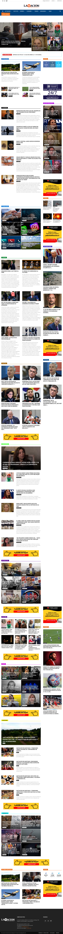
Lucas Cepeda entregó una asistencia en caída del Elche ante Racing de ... (52, 646)
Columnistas (4, 269)
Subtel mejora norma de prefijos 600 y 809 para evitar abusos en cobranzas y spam (11, 245)
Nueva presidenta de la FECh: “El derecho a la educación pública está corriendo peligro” (11, 674)
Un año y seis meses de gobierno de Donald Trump (30, 303)
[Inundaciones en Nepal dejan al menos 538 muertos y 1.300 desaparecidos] (52, 278)
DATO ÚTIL (16, 11)
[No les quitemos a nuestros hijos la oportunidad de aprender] (10, 296)
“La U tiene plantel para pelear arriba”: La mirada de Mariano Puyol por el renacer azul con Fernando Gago (30, 584)
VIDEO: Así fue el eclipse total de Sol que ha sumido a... (47, 221)
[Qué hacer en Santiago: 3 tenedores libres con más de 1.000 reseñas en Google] (4, 89)
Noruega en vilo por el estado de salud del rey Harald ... (51, 333)
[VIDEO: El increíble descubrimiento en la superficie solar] (57, 216)
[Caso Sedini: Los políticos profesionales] (10, 331)
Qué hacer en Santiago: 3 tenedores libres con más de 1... (14, 88)
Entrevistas (5, 574)
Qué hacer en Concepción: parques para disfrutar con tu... (9, 74)
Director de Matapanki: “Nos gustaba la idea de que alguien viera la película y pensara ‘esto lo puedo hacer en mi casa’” (11, 584)
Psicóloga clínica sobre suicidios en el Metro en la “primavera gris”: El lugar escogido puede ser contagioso (30, 598)
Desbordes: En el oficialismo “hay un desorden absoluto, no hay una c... (52, 403)
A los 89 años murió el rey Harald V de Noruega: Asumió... (51, 311)
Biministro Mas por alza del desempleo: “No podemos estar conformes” (28, 111)
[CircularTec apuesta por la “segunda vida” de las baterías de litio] (31, 242)
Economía (29, 11)
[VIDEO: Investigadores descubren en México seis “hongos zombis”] (57, 204)
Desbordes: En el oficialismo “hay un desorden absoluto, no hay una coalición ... (31, 383)
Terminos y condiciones (43, 932)
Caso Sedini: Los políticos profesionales (9, 338)
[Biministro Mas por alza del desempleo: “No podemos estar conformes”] (7, 114)
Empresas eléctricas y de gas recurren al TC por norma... (27, 54)
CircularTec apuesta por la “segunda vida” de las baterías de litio (30, 245)
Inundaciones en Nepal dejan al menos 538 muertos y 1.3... (51, 288)
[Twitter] (6, 1)
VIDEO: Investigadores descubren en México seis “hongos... (56, 209)
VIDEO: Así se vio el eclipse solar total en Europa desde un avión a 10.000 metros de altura (31, 851)
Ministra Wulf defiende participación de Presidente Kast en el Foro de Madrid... (9, 405)
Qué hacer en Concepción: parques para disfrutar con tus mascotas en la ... (9, 884)
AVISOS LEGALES (5, 14)
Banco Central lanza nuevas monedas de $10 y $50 (28, 142)
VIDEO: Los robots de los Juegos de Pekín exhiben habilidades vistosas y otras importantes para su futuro (31, 824)
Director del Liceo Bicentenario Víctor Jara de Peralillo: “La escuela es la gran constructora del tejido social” (30, 570)
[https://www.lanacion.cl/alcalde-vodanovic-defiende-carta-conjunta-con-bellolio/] (31, 417)
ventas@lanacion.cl (25, 926)
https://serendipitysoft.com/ (21, 932)
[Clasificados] (52, 187)
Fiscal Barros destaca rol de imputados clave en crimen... (13, 94)
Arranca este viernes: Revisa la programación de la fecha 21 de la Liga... (52, 690)
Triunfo (36, 11)
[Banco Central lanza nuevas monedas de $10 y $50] (7, 145)
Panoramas (17, 643)
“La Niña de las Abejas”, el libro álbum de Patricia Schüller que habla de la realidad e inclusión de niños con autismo (29, 701)
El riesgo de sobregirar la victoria (30, 271)
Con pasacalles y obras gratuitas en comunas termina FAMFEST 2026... (7, 646)
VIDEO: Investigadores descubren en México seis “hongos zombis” (29, 838)
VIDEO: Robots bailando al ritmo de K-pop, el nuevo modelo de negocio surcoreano (10, 837)
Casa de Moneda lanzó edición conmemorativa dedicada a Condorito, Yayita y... (34, 648)
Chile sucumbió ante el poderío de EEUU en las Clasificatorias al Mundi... (51, 712)
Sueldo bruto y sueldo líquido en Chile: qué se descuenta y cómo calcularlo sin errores (28, 158)
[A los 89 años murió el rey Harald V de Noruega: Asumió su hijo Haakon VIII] (52, 301)
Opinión (22, 11)
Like (46, 61)
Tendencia (24, 220)
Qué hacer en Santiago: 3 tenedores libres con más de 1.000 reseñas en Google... (27, 749)
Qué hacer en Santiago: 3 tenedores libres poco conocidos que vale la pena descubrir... (28, 792)
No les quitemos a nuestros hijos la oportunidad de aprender (9, 304)
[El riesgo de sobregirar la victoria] (31, 265)
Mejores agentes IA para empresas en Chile (29, 218)
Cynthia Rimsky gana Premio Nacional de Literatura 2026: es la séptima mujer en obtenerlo (28, 474)
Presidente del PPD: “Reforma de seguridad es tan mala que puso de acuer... (31, 405)
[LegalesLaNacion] (52, 99)
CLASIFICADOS (59, 0)
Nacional (3, 39)
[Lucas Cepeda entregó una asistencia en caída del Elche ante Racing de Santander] (25, 89)
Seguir (52, 61)
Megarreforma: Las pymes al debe (10, 271)
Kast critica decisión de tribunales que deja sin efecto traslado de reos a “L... (10, 383)
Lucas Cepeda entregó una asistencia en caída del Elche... (34, 88)
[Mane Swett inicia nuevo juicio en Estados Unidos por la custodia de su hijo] (39, 44)
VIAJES (50, 11)
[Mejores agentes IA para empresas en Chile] (31, 215)
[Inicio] (2, 11)
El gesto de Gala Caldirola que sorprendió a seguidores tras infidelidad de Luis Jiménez (25, 492)
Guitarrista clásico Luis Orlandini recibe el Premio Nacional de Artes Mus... (21, 631)
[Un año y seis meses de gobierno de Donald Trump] (31, 296)
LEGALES (53, 0)
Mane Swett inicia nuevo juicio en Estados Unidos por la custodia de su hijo (27, 505)
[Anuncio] (21, 437)
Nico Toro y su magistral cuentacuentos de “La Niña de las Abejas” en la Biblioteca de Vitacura (10, 571)
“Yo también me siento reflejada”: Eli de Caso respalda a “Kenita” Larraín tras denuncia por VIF (51, 168)
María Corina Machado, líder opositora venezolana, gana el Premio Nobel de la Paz (11, 702)
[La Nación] (31, 6)
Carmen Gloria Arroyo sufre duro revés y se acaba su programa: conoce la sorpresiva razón (21, 464)
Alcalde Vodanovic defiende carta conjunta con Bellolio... (30, 427)
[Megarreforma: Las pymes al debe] (10, 265)
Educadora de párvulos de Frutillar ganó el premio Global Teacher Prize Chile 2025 (30, 688)
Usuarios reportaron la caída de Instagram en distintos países (29, 231)
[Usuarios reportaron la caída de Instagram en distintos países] (31, 229)
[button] (60, 11)
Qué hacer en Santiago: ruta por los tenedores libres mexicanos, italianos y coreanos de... (28, 777)
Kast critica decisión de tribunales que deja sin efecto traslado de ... (51, 379)
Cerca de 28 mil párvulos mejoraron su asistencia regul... (34, 94)
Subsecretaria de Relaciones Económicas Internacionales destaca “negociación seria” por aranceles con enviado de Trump (28, 177)
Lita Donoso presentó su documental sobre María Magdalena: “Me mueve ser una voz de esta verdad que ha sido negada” (10, 598)
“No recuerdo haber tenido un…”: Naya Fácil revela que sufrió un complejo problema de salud (28, 539)
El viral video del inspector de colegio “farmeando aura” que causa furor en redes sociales (28, 522)
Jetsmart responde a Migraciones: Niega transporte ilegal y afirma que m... (9, 902)
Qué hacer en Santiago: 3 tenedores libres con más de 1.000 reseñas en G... (31, 902)
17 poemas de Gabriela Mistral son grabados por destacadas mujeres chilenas (10, 688)
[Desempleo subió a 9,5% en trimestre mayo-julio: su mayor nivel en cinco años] (7, 130)
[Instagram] (4, 1)
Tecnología (5, 234)
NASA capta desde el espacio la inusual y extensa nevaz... (47, 208)
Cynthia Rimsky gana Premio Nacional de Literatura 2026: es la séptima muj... (6, 631)
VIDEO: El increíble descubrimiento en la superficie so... (57, 221)
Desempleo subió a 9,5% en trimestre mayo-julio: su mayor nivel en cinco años (27, 128)
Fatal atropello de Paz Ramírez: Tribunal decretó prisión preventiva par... (30, 884)
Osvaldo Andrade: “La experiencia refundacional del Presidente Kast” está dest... (9, 427)
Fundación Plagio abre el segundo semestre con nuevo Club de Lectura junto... (21, 647)
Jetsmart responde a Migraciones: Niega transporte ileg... (28, 74)
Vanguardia (43, 11)
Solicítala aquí (28, 928)
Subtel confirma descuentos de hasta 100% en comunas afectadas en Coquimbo (10, 217)
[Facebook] (2, 1)
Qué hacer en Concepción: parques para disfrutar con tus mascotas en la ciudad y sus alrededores (20, 739)
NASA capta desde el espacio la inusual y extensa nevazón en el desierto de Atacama (10, 824)
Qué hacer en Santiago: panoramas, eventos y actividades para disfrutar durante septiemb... (27, 763)
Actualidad (8, 11)
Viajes (3, 70)
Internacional (46, 262)
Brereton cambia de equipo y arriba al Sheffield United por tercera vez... (52, 668)
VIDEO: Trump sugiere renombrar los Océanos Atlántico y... (51, 266)
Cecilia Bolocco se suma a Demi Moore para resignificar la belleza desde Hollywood (30, 674)
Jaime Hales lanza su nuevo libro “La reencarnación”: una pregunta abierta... (33, 631)
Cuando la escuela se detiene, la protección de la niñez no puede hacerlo (31, 339)
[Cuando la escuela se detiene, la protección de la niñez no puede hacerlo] (31, 331)
